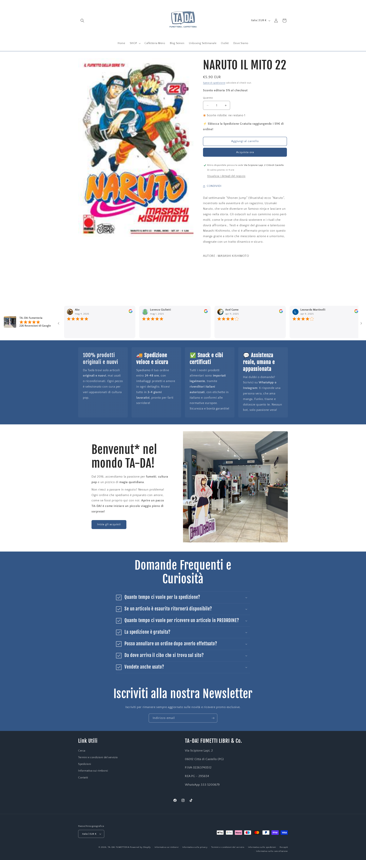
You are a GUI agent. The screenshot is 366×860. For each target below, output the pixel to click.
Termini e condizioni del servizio (98, 757)
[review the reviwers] (113, 312)
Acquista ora (245, 152)
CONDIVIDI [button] (214, 186)
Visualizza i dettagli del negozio (226, 176)
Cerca (81, 750)
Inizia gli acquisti (109, 524)
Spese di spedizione (214, 83)
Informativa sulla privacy (195, 847)
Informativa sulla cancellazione (272, 851)
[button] (82, 20)
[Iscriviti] (213, 718)
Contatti (83, 777)
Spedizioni (84, 764)
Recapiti (284, 847)
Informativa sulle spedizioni (262, 847)
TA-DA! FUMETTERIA (118, 847)
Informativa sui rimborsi (93, 770)
